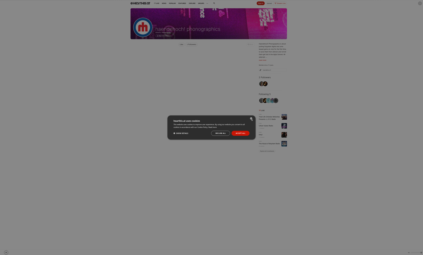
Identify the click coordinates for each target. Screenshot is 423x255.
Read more (212, 127)
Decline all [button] (220, 133)
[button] (180, 133)
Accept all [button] (240, 133)
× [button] (252, 120)
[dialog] (211, 127)
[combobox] (251, 118)
